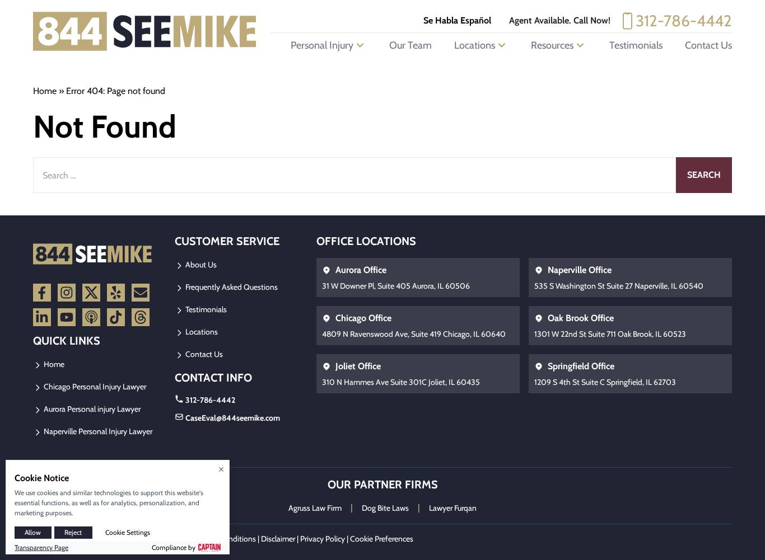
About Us (200, 265)
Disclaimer (278, 539)
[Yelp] (116, 293)
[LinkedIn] (42, 317)
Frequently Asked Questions (231, 287)
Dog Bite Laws (385, 508)
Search (704, 175)
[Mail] (141, 293)
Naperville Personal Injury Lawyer (97, 431)
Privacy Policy (322, 539)
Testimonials (636, 45)
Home (45, 91)
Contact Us (708, 45)
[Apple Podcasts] (91, 317)
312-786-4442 (684, 20)
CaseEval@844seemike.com (232, 418)
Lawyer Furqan (453, 508)
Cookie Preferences (381, 539)
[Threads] (141, 317)
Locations (201, 332)
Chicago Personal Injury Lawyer (94, 387)
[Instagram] (67, 293)
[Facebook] (42, 293)
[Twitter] (91, 293)
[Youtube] (67, 317)
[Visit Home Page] (145, 31)
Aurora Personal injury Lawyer (91, 409)
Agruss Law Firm (315, 508)
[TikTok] (116, 317)
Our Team (410, 45)
